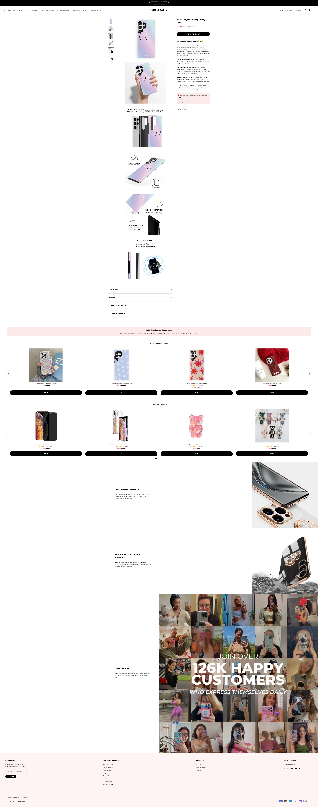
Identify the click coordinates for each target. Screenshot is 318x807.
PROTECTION (113, 289)
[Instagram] (288, 768)
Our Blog (198, 770)
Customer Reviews (96, 10)
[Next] (309, 372)
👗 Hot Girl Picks (23, 10)
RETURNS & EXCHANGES (117, 305)
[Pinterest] (292, 768)
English (298, 10)
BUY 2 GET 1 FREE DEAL (116, 313)
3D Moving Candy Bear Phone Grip (272, 444)
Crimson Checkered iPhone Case (272, 383)
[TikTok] (299, 768)
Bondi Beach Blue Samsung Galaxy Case (121, 383)
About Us (198, 764)
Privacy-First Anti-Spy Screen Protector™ (46, 444)
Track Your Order (108, 764)
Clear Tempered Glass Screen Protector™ (121, 444)
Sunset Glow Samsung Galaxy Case (196, 383)
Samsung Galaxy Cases (47, 10)
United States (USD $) (286, 10)
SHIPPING (111, 297)
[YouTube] (296, 768)
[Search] (309, 10)
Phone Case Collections (63, 10)
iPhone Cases (34, 10)
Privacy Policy (107, 781)
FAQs (104, 773)
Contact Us (106, 776)
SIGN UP (11, 776)
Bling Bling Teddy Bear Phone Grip (197, 444)
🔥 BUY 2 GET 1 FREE (9, 10)
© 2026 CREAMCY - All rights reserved (16, 801)
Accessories (76, 10)
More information (182, 109)
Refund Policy (107, 770)
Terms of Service (108, 784)
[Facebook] (284, 768)
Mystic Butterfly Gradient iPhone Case (46, 383)
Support (85, 10)
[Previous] (8, 372)
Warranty (106, 779)
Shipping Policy (108, 767)
